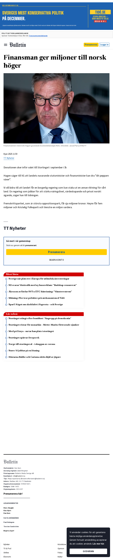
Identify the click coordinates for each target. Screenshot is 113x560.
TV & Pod (7, 548)
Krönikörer (62, 544)
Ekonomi (7, 556)
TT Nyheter (9, 158)
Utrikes (6, 552)
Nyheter (7, 544)
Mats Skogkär (9, 508)
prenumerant (30, 245)
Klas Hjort (7, 511)
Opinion (61, 548)
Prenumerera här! (13, 493)
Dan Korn (7, 513)
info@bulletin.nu (19, 476)
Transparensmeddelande (38, 36)
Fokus (60, 552)
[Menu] (6, 45)
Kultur (60, 556)
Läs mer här (98, 543)
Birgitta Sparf (9, 531)
